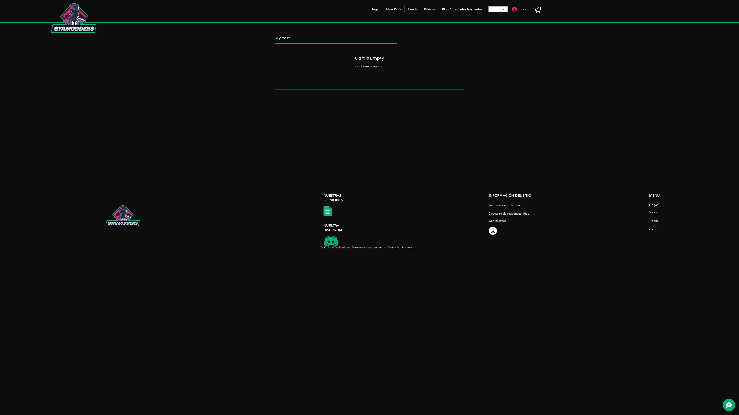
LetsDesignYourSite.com (397, 247)
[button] (462, 9)
